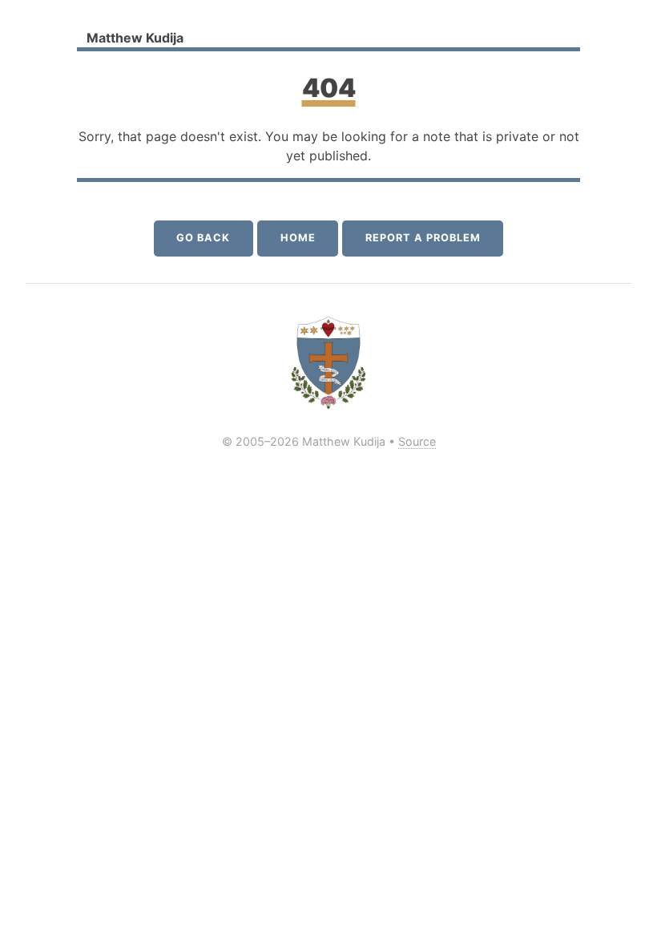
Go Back (203, 238)
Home (298, 238)
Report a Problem (422, 238)
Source (417, 441)
